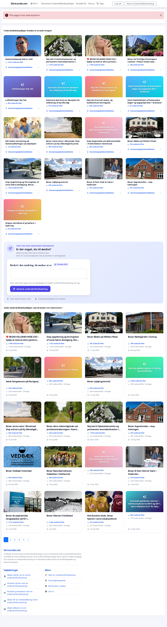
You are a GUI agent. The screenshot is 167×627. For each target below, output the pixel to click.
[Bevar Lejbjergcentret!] (63, 175)
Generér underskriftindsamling (32, 289)
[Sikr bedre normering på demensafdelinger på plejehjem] (22, 136)
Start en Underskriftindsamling (140, 4)
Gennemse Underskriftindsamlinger (57, 3)
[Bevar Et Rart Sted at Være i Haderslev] (104, 177)
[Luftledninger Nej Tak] (22, 93)
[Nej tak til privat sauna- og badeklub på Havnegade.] (104, 95)
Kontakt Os (81, 3)
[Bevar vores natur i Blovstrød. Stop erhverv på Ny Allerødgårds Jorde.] (63, 136)
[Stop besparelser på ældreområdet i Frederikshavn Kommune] (104, 136)
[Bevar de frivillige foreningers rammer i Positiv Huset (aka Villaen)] (144, 54)
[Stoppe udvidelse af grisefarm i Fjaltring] (22, 218)
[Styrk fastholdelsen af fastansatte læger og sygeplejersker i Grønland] (144, 95)
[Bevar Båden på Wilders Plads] (144, 134)
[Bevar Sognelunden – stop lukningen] (144, 177)
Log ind (117, 4)
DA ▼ (35, 3)
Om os (91, 3)
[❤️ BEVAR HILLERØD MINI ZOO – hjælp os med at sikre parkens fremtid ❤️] (104, 54)
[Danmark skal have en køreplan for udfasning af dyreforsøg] (63, 95)
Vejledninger (11, 570)
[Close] (161, 15)
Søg (101, 3)
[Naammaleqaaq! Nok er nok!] (22, 52)
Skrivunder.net (19, 3)
